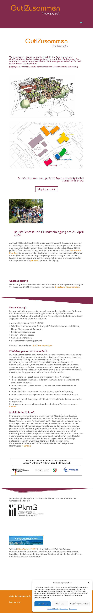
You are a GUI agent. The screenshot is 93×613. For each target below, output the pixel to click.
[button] (88, 583)
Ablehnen (60, 604)
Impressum (73, 609)
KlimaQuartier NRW (26, 549)
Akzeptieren (42, 604)
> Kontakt (26, 445)
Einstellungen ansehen (79, 604)
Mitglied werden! (46, 189)
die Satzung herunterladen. (67, 287)
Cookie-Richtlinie (53, 609)
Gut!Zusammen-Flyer (42, 345)
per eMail (34, 260)
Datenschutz (64, 609)
